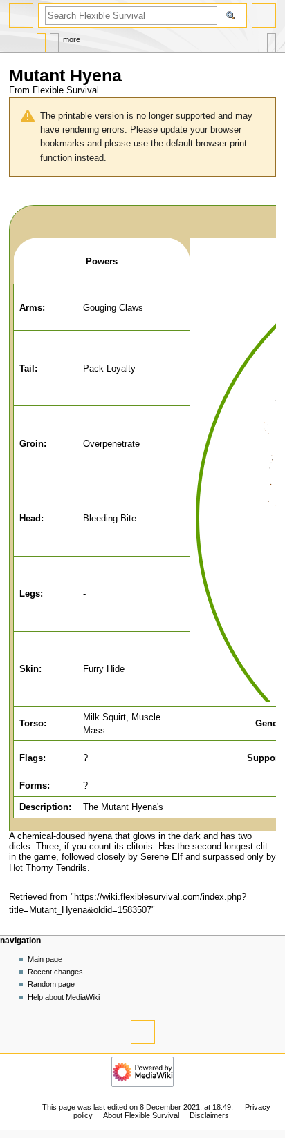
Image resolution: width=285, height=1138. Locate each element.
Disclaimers (209, 1115)
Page (41, 40)
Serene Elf (161, 857)
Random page (51, 984)
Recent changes (55, 971)
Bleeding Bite (109, 518)
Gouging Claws (113, 307)
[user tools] (264, 15)
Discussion (54, 40)
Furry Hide (104, 669)
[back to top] (143, 1032)
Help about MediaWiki (64, 997)
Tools (271, 40)
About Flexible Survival (141, 1115)
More (71, 39)
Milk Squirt (104, 717)
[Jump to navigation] (21, 15)
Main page (45, 959)
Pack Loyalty (109, 368)
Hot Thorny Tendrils (48, 868)
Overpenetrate (111, 443)
